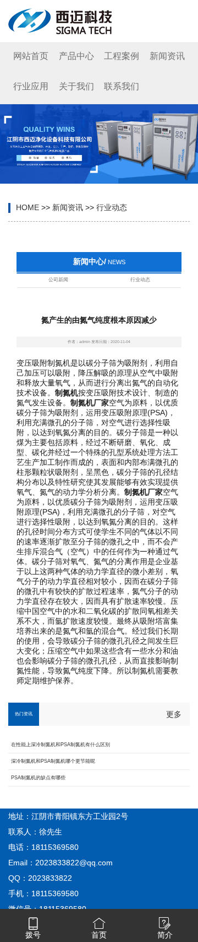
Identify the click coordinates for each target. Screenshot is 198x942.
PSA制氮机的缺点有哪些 (38, 777)
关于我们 (76, 86)
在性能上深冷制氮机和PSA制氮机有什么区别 (60, 744)
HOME (27, 207)
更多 (174, 714)
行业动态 (111, 207)
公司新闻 (58, 279)
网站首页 (30, 56)
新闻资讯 (167, 56)
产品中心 (76, 56)
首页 (99, 934)
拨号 (33, 934)
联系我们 (121, 86)
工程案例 (121, 56)
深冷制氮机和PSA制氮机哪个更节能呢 (53, 761)
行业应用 (30, 86)
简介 (165, 934)
